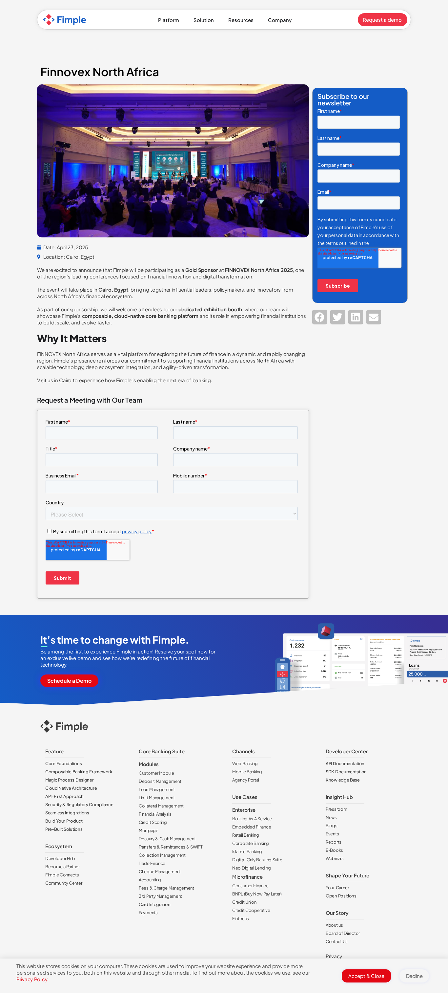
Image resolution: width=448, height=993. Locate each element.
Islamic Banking (247, 851)
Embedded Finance (251, 826)
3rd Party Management (160, 896)
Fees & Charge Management (166, 888)
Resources (241, 20)
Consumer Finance (250, 885)
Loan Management (157, 789)
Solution (203, 20)
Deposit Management (160, 781)
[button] (319, 317)
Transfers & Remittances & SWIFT (171, 847)
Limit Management (156, 797)
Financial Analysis (155, 814)
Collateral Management (161, 805)
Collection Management (162, 855)
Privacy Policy (31, 979)
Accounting (150, 879)
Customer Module (156, 773)
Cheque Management (160, 871)
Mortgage (148, 830)
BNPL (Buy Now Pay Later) (257, 893)
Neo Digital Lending (251, 868)
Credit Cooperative (251, 910)
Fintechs (240, 918)
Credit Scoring (153, 822)
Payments (148, 912)
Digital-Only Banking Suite (257, 859)
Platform (168, 20)
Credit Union (244, 902)
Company (280, 20)
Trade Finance (152, 863)
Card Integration (154, 904)
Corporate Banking (250, 843)
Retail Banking (245, 835)
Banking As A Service (252, 818)
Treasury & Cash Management (167, 838)
